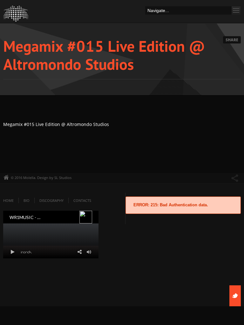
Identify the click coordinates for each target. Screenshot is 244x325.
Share (232, 40)
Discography (51, 200)
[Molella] (16, 15)
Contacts (82, 200)
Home (8, 200)
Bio (27, 200)
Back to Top (225, 19)
